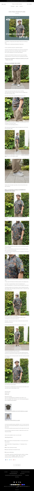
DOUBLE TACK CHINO (9, 59)
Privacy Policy (27, 475)
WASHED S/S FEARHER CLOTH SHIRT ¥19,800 (18, 411)
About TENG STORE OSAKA (13, 473)
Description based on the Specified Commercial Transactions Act (13, 475)
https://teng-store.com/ (9, 437)
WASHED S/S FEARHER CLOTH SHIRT (22, 58)
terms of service (22, 473)
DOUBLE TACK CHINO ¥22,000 (12, 420)
